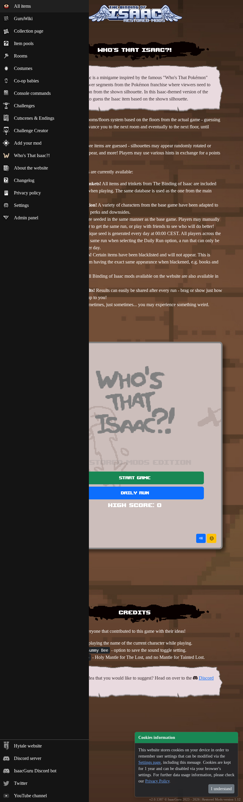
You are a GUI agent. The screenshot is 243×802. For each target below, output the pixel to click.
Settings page (149, 762)
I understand (221, 789)
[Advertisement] (135, 326)
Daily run (135, 492)
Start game (135, 477)
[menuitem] (44, 6)
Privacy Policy (157, 781)
